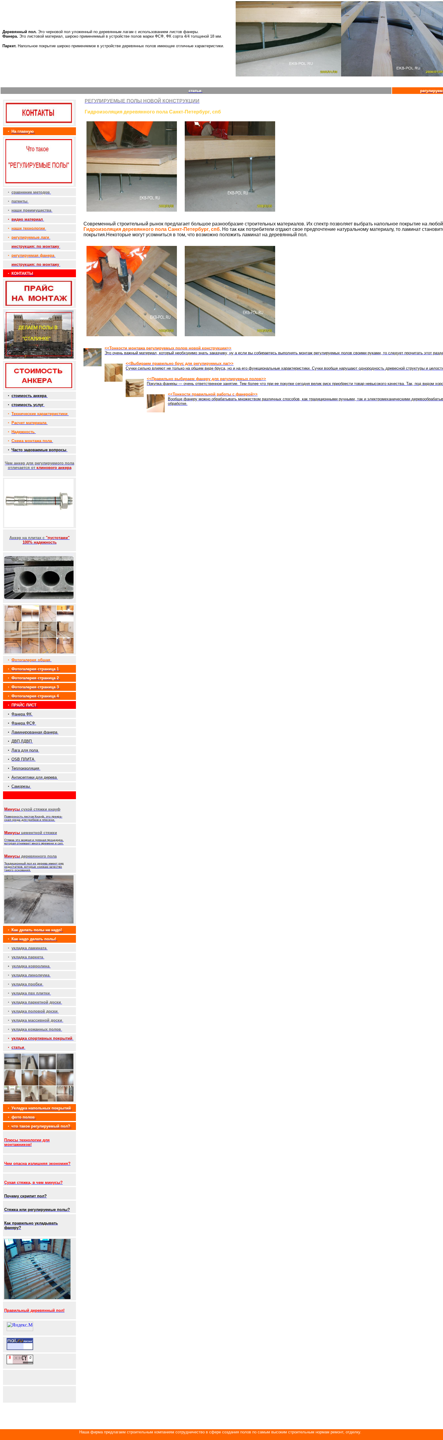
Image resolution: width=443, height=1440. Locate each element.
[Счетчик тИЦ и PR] (20, 1362)
